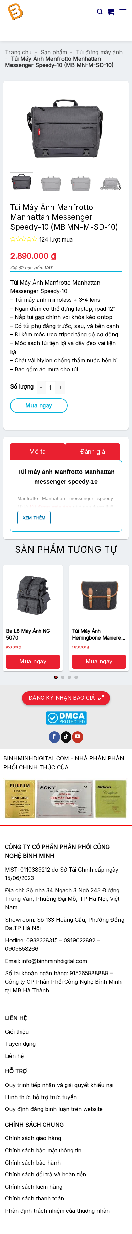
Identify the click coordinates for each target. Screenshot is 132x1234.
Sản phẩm (54, 52)
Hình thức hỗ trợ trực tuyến (41, 1097)
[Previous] (31, 129)
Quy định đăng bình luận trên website (54, 1109)
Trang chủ (18, 52)
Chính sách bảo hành (33, 1162)
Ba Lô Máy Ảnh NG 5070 (28, 634)
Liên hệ (14, 1055)
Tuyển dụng (20, 1043)
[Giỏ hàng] (110, 11)
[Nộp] (119, 32)
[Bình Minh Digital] (48, 12)
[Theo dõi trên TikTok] (66, 737)
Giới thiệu (17, 1031)
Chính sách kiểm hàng (33, 1186)
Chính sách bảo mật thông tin (43, 1150)
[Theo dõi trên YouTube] (77, 737)
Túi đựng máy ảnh (99, 52)
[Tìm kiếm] (100, 11)
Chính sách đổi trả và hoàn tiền (45, 1174)
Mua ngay (38, 405)
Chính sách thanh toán (34, 1198)
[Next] (100, 129)
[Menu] (123, 11)
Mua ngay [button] (32, 661)
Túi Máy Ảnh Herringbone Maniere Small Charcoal (96, 634)
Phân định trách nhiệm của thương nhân (57, 1210)
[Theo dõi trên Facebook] (54, 737)
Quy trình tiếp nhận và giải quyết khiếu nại (59, 1085)
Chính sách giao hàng (33, 1138)
